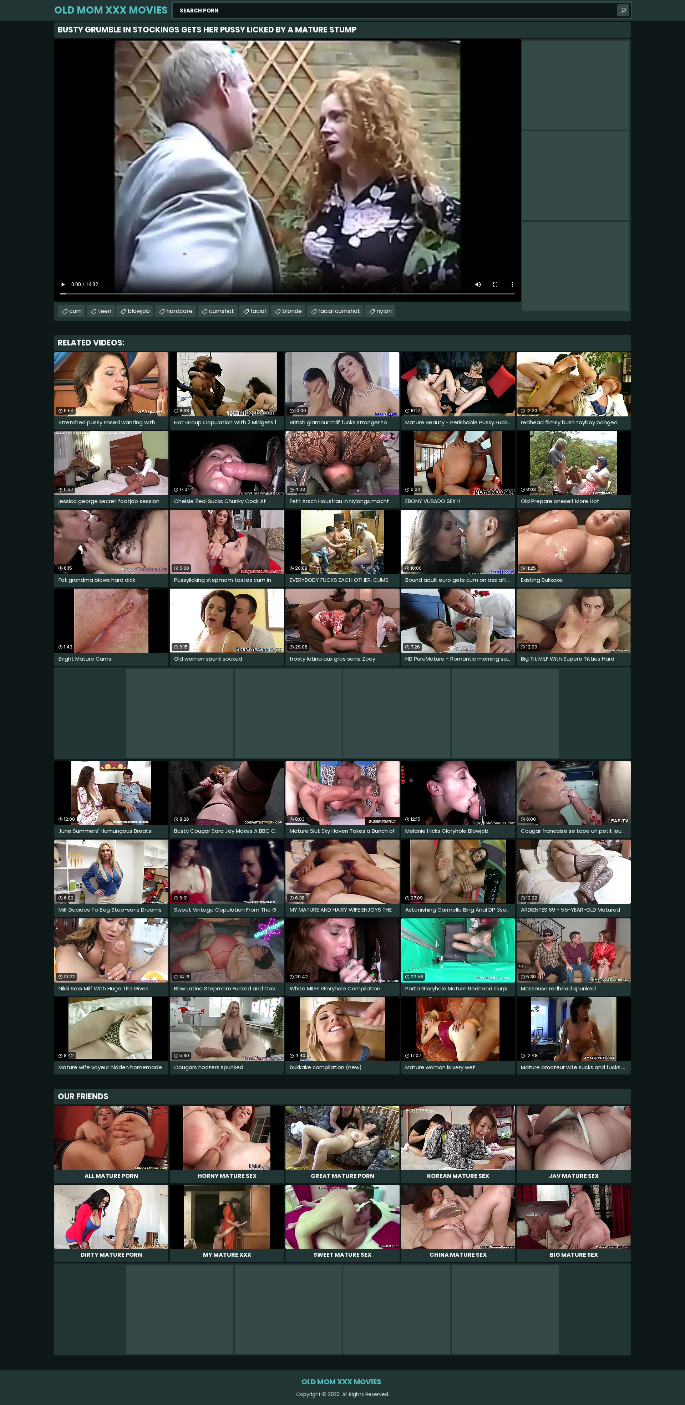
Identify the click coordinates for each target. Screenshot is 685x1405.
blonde (292, 311)
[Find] (623, 10)
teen (104, 311)
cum (75, 311)
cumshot (221, 311)
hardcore (179, 311)
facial (258, 311)
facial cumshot (339, 311)
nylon (384, 311)
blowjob (139, 311)
